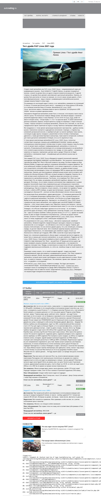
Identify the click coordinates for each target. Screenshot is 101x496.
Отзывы (72, 15)
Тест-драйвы (28, 15)
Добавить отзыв (34, 418)
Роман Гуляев (78, 274)
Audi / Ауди (69, 117)
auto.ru (10, 8)
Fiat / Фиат (61, 265)
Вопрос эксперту (42, 15)
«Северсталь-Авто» (67, 269)
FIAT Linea (27, 385)
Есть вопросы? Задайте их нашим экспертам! (54, 282)
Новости (81, 15)
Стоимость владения (59, 15)
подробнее (80, 381)
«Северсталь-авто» (72, 265)
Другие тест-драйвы (77, 278)
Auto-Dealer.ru (78, 276)
